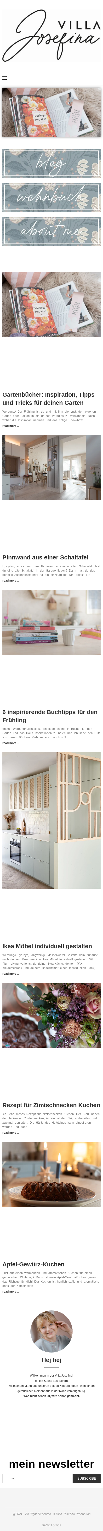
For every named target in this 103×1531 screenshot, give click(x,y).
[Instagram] (66, 78)
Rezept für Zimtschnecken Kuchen (51, 1105)
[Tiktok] (91, 78)
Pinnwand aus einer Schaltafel (45, 557)
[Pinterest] (71, 78)
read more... (10, 426)
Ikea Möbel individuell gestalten (47, 946)
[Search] (98, 78)
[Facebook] (76, 78)
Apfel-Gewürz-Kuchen (33, 1264)
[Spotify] (86, 78)
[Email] (81, 78)
